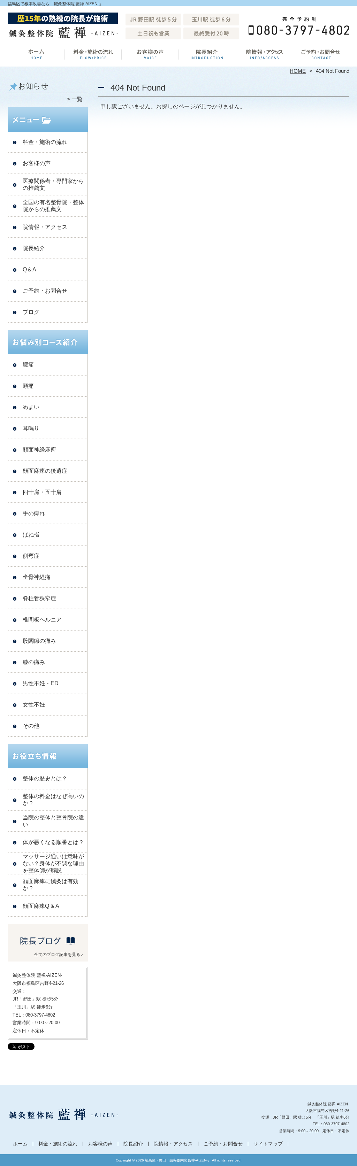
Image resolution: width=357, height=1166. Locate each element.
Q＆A (29, 269)
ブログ (31, 312)
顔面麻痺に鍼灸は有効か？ (50, 884)
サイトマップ (268, 1143)
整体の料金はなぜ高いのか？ (53, 799)
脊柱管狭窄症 (39, 598)
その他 (31, 726)
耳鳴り (31, 428)
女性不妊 (34, 705)
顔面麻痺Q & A (41, 906)
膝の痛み (34, 662)
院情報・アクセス (263, 54)
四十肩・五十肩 (42, 492)
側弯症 (31, 556)
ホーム (36, 54)
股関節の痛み (39, 641)
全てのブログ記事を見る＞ (59, 954)
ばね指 (31, 535)
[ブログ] (47, 946)
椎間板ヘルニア (42, 620)
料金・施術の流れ (93, 54)
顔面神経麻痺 (39, 450)
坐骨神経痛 (37, 577)
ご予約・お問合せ (320, 54)
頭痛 (28, 386)
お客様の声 (150, 54)
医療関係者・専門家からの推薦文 (53, 184)
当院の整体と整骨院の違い (53, 820)
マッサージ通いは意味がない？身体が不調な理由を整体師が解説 (53, 863)
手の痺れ (34, 513)
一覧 (77, 99)
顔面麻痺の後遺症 (45, 471)
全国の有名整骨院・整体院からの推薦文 (53, 205)
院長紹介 (206, 54)
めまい (31, 407)
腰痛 (28, 365)
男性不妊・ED (41, 683)
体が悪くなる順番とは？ (53, 842)
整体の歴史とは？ (45, 778)
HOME (298, 71)
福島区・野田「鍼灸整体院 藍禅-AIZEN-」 (178, 1160)
